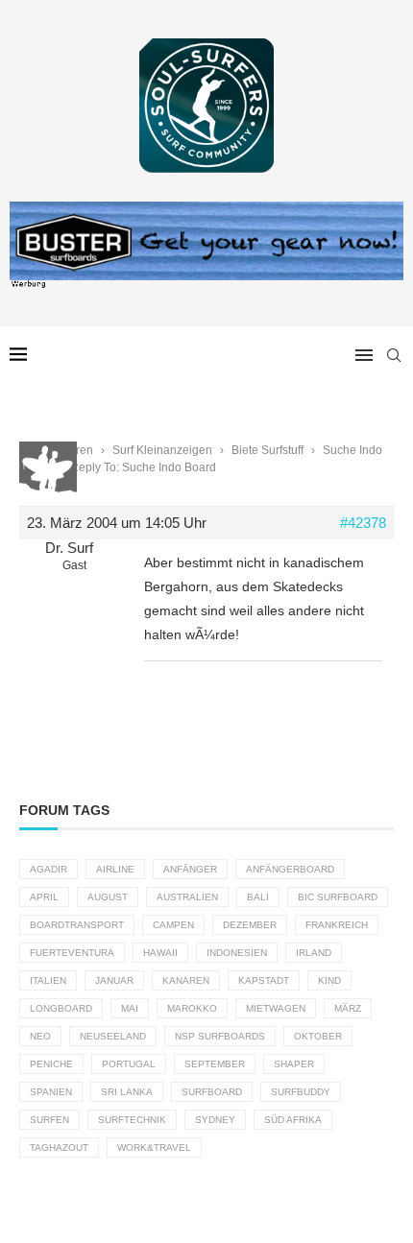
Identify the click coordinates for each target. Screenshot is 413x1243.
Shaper (294, 1064)
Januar (114, 980)
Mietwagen (275, 1008)
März (347, 1008)
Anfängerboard (290, 869)
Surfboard (212, 1092)
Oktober (318, 1036)
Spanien (51, 1092)
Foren (77, 450)
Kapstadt (263, 980)
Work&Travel (154, 1147)
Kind (329, 980)
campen (173, 925)
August (107, 897)
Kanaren (185, 980)
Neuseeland (113, 1036)
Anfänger (190, 869)
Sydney (215, 1119)
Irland (313, 952)
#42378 (363, 522)
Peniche (51, 1064)
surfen (49, 1119)
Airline (115, 869)
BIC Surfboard (337, 897)
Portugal (129, 1064)
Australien (187, 897)
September (214, 1064)
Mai (129, 1008)
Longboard (61, 1008)
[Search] (393, 355)
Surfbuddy (300, 1092)
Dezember (250, 925)
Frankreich (336, 925)
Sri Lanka (127, 1092)
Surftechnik (132, 1119)
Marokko (192, 1008)
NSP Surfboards (220, 1036)
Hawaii (160, 952)
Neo (40, 1036)
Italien (48, 980)
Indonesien (236, 952)
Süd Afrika (293, 1119)
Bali (258, 897)
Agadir (48, 869)
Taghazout (59, 1147)
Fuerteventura (72, 952)
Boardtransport (77, 925)
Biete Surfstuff (267, 450)
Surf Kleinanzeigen (162, 450)
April (44, 897)
